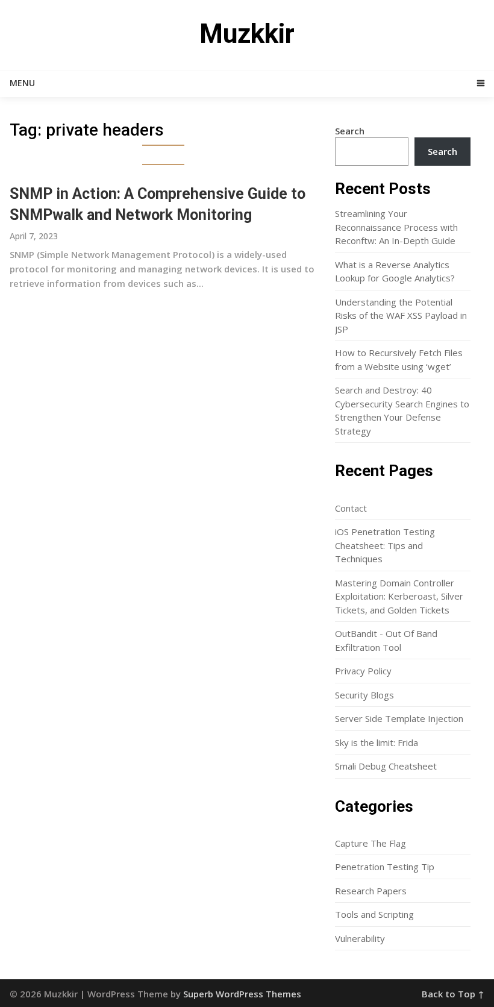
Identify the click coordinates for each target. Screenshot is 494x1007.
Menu (22, 83)
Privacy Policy (363, 671)
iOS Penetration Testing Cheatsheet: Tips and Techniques (385, 545)
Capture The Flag (370, 843)
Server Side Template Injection (399, 718)
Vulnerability (360, 938)
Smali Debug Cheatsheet (386, 766)
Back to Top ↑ (453, 994)
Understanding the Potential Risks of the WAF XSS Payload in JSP (401, 315)
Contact (351, 508)
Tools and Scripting (374, 914)
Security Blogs (364, 695)
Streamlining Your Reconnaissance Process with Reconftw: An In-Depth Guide (396, 226)
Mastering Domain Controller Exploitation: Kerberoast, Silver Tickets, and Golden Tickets (399, 596)
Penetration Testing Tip (384, 867)
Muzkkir (247, 33)
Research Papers (371, 891)
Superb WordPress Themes (242, 994)
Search (349, 131)
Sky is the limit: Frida (376, 742)
